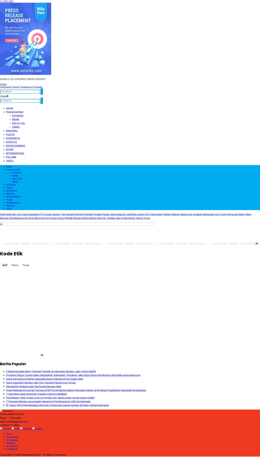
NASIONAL (12, 130)
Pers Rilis (11, 157)
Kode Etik (10, 442)
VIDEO (9, 160)
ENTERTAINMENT (15, 145)
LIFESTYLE (11, 142)
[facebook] (5, 87)
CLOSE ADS (7, 1)
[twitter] (16, 87)
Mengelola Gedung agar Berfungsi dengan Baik (33, 386)
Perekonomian (14, 112)
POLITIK (10, 134)
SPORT (10, 149)
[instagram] (26, 87)
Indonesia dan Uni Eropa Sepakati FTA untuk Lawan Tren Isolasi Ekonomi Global (46, 214)
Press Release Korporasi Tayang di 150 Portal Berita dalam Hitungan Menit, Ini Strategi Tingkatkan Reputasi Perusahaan (76, 390)
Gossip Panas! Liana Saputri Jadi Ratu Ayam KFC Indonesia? (128, 214)
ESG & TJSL (18, 123)
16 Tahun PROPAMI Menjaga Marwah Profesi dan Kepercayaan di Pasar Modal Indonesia (57, 405)
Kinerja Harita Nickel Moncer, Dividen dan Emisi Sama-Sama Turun (111, 218)
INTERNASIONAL (15, 153)
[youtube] (37, 87)
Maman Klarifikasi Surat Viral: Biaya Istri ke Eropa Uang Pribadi (36, 218)
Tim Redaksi (12, 439)
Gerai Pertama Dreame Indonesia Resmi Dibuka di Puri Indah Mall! (44, 379)
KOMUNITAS (13, 138)
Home (9, 108)
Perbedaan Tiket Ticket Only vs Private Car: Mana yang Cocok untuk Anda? (50, 397)
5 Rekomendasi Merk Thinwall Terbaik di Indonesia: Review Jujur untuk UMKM (51, 371)
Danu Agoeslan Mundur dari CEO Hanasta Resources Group (41, 382)
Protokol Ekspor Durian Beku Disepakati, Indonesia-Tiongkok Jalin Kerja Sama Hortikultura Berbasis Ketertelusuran (73, 375)
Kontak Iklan (12, 448)
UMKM (15, 127)
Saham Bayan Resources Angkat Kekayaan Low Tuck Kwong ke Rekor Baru (207, 214)
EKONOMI (17, 115)
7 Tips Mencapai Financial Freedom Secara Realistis (36, 394)
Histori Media (12, 436)
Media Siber (12, 445)
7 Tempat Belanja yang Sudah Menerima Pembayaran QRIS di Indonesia (48, 401)
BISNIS (15, 119)
